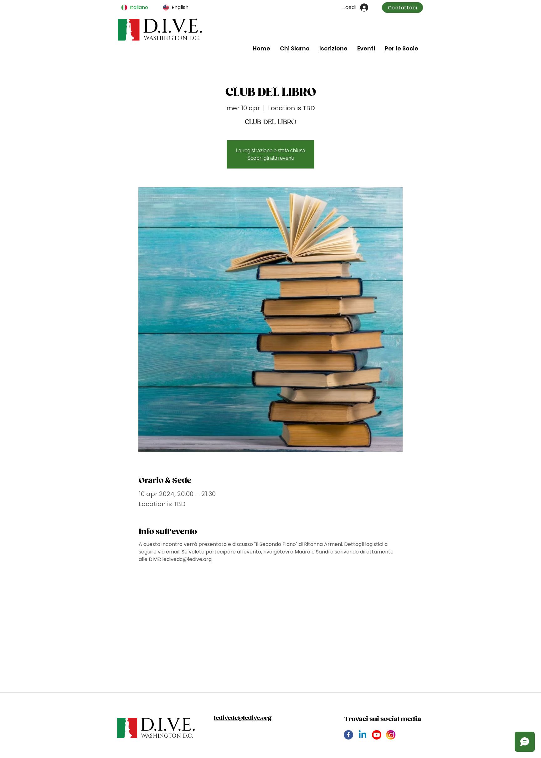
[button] (294, 48)
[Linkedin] (362, 735)
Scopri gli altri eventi (270, 158)
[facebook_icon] (348, 735)
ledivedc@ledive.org (242, 718)
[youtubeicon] (376, 735)
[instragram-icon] (390, 735)
